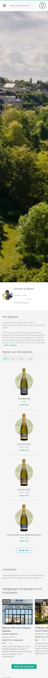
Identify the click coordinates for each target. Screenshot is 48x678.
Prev (4, 143)
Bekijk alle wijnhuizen (24, 666)
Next (42, 143)
